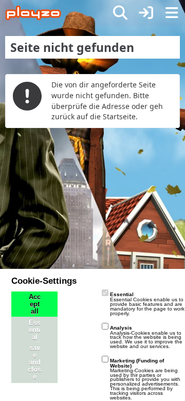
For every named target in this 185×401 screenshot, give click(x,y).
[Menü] (171, 13)
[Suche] (120, 13)
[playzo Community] (33, 13)
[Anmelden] (146, 13)
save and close (34, 362)
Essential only (35, 337)
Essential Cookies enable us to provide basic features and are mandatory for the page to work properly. (147, 303)
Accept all (35, 304)
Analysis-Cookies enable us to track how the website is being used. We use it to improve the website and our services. (146, 337)
